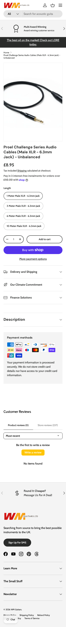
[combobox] (33, 13)
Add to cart (45, 239)
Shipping (22, 170)
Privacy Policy (10, 615)
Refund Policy (43, 615)
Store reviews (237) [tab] (48, 425)
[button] (52, 5)
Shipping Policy (27, 615)
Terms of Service (31, 618)
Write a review (33, 452)
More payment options (33, 259)
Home (6, 52)
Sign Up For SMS (17, 542)
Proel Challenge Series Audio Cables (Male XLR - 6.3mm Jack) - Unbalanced (32, 56)
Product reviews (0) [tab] (18, 425)
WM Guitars (16, 609)
